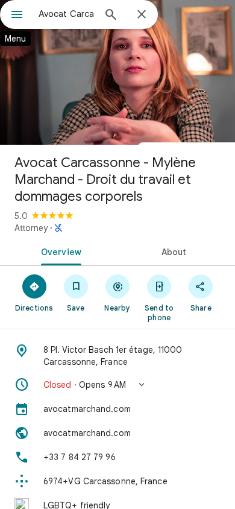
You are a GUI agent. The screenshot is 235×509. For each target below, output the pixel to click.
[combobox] (66, 14)
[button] (117, 385)
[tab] (58, 250)
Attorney (31, 228)
